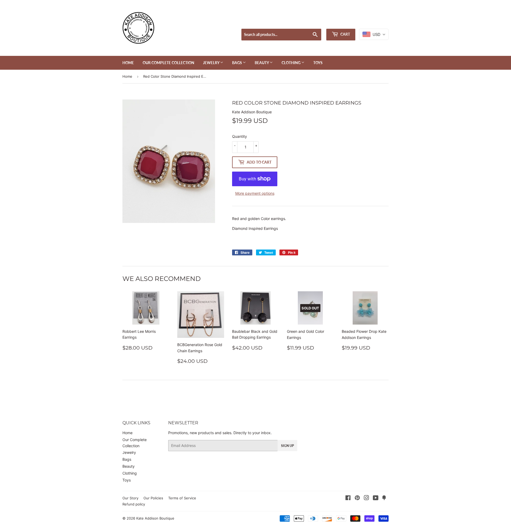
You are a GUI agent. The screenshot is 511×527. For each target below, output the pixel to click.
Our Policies (153, 498)
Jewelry (211, 62)
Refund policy (133, 504)
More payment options (254, 193)
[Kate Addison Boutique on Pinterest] (357, 498)
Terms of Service (182, 498)
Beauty (262, 62)
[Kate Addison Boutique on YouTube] (375, 498)
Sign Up (287, 446)
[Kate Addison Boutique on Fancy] (384, 498)
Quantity (239, 136)
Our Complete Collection (168, 62)
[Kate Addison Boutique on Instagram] (366, 498)
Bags (237, 62)
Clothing (291, 62)
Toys (318, 62)
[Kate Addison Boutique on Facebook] (348, 498)
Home (128, 62)
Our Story (130, 498)
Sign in (347, 22)
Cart (345, 34)
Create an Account (374, 22)
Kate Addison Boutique (155, 518)
